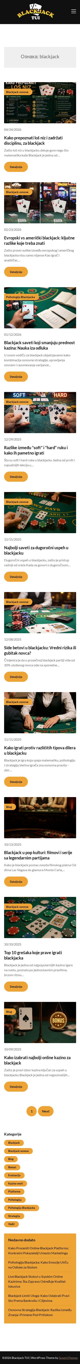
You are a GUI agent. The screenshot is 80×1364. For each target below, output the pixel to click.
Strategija (14, 1216)
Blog (11, 1159)
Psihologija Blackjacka (21, 1207)
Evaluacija (14, 1175)
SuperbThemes (68, 1357)
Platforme (14, 1191)
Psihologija (15, 1199)
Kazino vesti (15, 1183)
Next (45, 1111)
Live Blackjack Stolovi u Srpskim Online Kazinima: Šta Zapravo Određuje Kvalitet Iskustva (37, 1281)
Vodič (11, 1224)
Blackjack (14, 1142)
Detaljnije (16, 167)
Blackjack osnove (18, 1151)
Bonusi (12, 1167)
